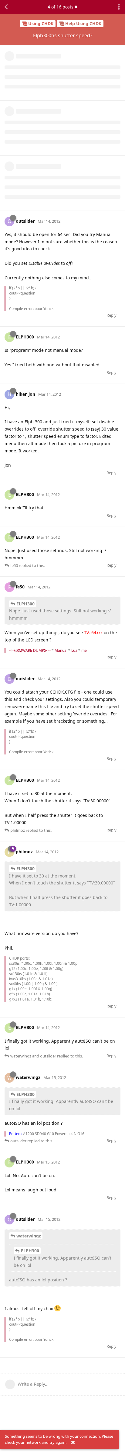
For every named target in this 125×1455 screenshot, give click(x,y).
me (84, 650)
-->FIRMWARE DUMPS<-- (30, 650)
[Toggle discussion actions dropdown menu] (119, 7)
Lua (74, 650)
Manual (61, 650)
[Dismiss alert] (72, 1442)
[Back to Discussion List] (6, 7)
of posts (60, 7)
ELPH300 (25, 604)
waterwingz (28, 1236)
